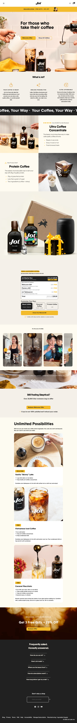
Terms (14, 717)
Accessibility (28, 717)
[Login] (70, 3)
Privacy (9, 717)
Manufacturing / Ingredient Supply (57, 717)
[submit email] (49, 699)
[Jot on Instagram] (38, 707)
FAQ (18, 717)
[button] (38, 655)
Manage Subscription (40, 717)
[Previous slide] (6, 350)
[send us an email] (41, 707)
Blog (4, 717)
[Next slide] (70, 350)
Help (22, 717)
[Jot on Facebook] (35, 707)
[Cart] (73, 3)
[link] (38, 9)
